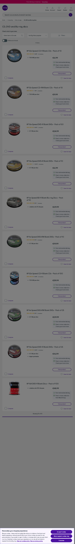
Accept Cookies (61, 532)
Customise (61, 540)
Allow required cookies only (61, 536)
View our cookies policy (23, 541)
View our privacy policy (36, 541)
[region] (37, 536)
